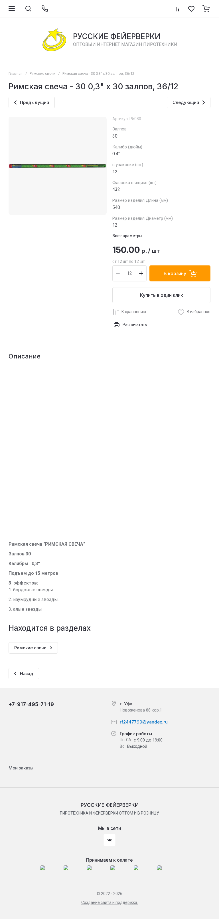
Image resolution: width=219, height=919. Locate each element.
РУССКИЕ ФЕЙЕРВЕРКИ (117, 36)
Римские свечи (42, 73)
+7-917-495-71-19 (31, 704)
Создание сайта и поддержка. (109, 902)
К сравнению (133, 311)
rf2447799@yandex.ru (144, 722)
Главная (16, 73)
